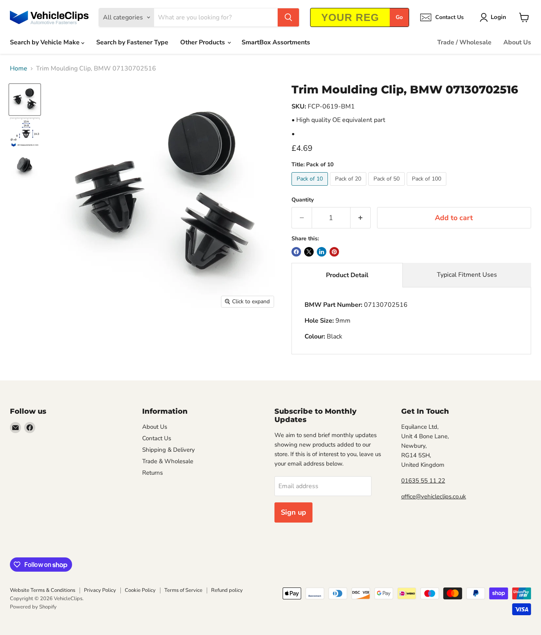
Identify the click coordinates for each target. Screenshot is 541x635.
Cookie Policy (140, 590)
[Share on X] (309, 252)
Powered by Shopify (33, 606)
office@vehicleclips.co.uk (433, 496)
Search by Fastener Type (132, 42)
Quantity (302, 200)
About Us (517, 42)
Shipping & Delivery (168, 450)
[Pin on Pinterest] (334, 252)
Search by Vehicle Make (45, 42)
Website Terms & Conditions (42, 590)
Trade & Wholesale (167, 461)
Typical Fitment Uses (467, 274)
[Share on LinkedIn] (321, 252)
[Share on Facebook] (296, 252)
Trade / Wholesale (464, 42)
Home (18, 68)
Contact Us (156, 438)
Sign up (293, 512)
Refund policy (227, 590)
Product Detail (347, 275)
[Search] (288, 17)
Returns (152, 473)
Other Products (203, 42)
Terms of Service (183, 590)
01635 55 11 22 (423, 481)
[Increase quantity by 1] (361, 218)
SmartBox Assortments (276, 42)
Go (399, 17)
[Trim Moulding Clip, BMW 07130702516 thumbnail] (24, 99)
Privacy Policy (100, 590)
